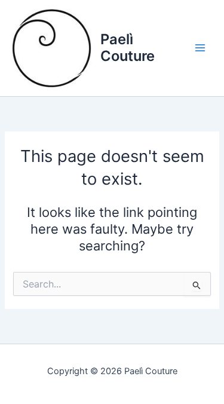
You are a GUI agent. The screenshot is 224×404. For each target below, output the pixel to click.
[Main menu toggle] (200, 48)
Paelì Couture (127, 47)
